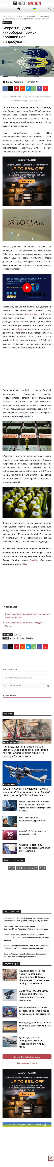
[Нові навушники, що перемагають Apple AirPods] (10, 821)
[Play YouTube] (27, 287)
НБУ (24, 563)
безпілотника (30, 314)
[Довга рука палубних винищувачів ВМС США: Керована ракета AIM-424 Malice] (10, 1041)
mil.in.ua (17, 635)
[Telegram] (28, 88)
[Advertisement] (27, 368)
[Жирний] (4, 685)
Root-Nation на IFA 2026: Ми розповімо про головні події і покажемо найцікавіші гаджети (35, 1010)
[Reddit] (29, 868)
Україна (29, 638)
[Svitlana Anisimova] (4, 82)
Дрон (19, 328)
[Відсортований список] (10, 685)
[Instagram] (33, 868)
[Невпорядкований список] (13, 685)
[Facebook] (5, 88)
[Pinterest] (16, 88)
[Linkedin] (25, 868)
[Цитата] (16, 685)
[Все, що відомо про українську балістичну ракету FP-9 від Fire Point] (10, 1027)
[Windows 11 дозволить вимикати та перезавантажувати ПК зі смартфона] (10, 848)
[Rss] (10, 868)
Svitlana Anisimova (14, 82)
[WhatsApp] (33, 88)
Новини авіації (9, 784)
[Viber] (39, 88)
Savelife (35, 559)
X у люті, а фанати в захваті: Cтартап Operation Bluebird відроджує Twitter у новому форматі (26, 937)
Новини (20, 16)
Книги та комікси (10, 742)
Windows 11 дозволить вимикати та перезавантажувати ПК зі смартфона (35, 848)
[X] (10, 88)
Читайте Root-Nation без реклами (27, 1057)
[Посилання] (19, 685)
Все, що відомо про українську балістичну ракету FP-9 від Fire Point (35, 1025)
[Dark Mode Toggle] (50, 1158)
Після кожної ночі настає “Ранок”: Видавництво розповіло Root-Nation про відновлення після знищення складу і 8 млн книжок (25, 751)
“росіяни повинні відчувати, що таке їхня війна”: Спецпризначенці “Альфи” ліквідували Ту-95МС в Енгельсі (26, 792)
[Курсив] (7, 685)
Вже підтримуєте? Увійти (27, 1063)
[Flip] (45, 88)
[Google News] (44, 868)
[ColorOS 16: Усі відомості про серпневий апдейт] (10, 835)
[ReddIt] (22, 88)
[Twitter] (13, 868)
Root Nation (8, 16)
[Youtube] (40, 868)
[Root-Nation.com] (27, 3)
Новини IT (31, 16)
